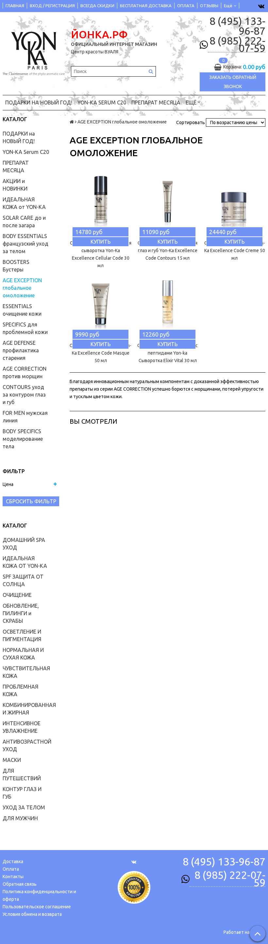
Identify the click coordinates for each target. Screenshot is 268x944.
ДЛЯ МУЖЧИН (20, 818)
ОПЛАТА (185, 5)
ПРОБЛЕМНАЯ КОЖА (20, 690)
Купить (101, 242)
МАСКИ (12, 760)
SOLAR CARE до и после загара (24, 221)
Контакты (13, 876)
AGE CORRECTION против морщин (24, 372)
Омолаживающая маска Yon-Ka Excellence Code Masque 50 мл (100, 353)
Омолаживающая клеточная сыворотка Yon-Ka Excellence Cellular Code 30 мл (100, 254)
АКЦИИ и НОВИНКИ (15, 185)
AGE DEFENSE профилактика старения (21, 350)
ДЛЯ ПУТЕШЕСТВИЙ (22, 774)
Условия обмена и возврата (32, 914)
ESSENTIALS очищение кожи (22, 310)
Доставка (13, 861)
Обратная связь (20, 884)
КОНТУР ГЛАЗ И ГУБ (22, 793)
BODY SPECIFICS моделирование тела (23, 438)
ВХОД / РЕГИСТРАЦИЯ (52, 5)
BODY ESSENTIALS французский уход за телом (25, 243)
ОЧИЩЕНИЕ (17, 595)
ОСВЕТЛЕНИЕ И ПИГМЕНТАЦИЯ (22, 635)
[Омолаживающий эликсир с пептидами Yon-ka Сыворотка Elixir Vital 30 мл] (167, 306)
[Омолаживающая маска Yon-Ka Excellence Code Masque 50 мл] (100, 306)
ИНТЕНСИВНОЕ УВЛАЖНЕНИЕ (22, 727)
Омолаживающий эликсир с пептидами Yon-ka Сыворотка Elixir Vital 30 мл (167, 353)
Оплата (11, 869)
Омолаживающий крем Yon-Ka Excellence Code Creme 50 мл (234, 250)
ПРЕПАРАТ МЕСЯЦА (155, 102)
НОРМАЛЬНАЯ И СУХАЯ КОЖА (23, 653)
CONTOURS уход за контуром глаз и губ (24, 394)
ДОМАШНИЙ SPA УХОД (24, 543)
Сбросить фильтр (31, 501)
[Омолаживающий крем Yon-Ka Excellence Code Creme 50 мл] (234, 203)
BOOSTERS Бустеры (16, 265)
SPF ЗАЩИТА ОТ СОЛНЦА (23, 580)
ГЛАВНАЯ (15, 5)
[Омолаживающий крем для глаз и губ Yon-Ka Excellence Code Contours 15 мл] (167, 203)
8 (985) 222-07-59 (237, 44)
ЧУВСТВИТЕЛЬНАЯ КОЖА (26, 672)
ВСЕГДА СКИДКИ (97, 5)
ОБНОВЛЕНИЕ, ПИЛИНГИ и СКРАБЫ (21, 613)
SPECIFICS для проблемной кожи (25, 328)
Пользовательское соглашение (37, 906)
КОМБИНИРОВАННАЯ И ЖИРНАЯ (29, 708)
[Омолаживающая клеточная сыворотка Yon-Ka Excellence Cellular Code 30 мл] (100, 203)
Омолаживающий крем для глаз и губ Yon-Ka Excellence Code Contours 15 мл (167, 250)
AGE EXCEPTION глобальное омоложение (22, 287)
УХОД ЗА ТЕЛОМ (24, 807)
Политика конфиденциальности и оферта (39, 895)
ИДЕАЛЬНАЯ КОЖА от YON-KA (24, 203)
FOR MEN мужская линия (25, 416)
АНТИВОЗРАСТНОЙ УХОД (27, 745)
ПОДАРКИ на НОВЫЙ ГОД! (38, 102)
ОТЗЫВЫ (209, 5)
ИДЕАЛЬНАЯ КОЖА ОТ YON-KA (25, 562)
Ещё (228, 5)
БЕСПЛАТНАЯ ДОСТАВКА (146, 5)
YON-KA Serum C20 (101, 102)
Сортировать (190, 122)
